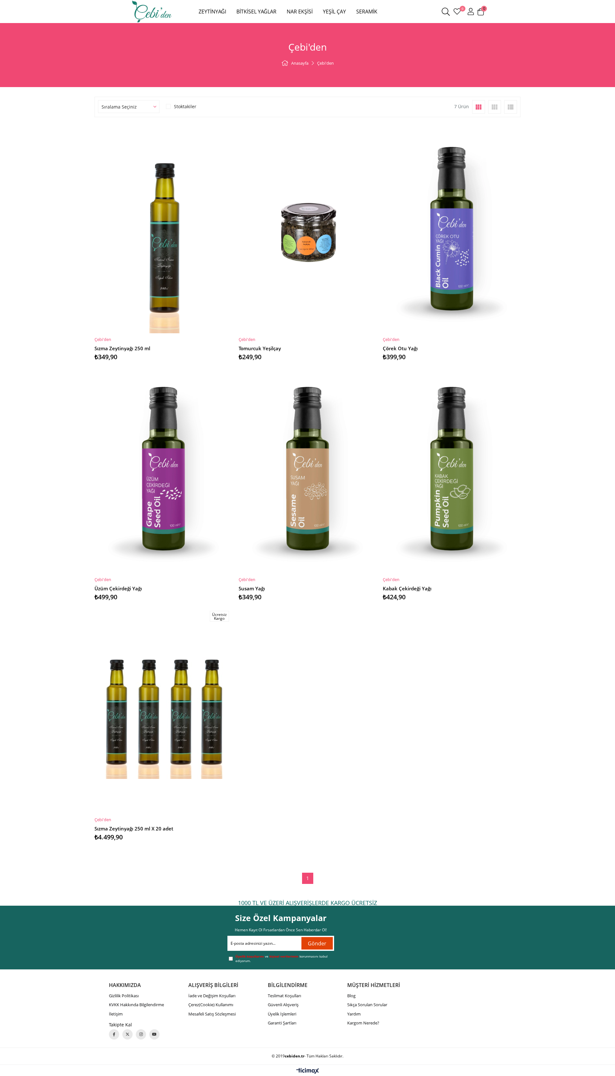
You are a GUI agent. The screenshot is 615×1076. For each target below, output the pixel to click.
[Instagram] (141, 1034)
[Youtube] (154, 1034)
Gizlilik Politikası (124, 996)
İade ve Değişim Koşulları (211, 996)
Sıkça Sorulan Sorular (367, 1004)
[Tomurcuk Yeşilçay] (307, 230)
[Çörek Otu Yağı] (452, 230)
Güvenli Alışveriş (283, 1004)
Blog (351, 996)
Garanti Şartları (282, 1023)
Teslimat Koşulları (284, 996)
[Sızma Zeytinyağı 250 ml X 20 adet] (163, 710)
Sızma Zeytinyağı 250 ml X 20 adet (133, 828)
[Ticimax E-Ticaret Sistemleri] (307, 1071)
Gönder (317, 943)
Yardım (354, 1014)
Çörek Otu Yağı (400, 348)
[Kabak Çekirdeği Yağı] (452, 470)
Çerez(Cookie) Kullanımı (210, 1004)
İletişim (116, 1014)
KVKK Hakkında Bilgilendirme (136, 1004)
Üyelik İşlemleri (282, 1014)
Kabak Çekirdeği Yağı (407, 588)
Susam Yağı (252, 588)
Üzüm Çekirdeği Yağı (118, 588)
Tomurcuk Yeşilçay (260, 348)
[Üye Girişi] (471, 11)
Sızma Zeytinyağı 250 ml (122, 348)
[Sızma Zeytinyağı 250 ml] (163, 230)
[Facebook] (114, 1034)
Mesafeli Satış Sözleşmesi (212, 1014)
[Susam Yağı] (307, 470)
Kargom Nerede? (363, 1023)
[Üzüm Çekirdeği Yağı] (163, 470)
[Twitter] (127, 1034)
